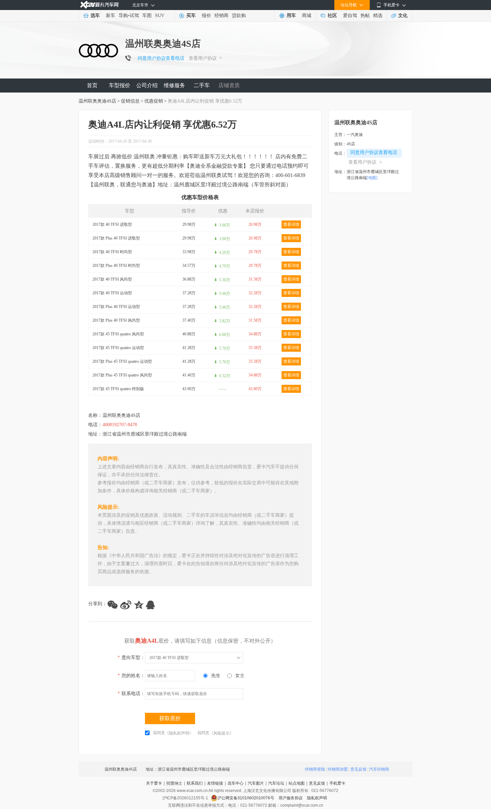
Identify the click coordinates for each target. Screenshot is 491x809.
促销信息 (130, 101)
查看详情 (291, 224)
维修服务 (174, 85)
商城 (306, 15)
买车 (191, 15)
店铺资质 (229, 85)
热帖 (365, 15)
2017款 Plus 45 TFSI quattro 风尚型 (122, 375)
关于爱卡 (154, 783)
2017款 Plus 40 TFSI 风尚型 (116, 320)
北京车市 (140, 5)
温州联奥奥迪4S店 (97, 101)
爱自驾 (350, 15)
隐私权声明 (317, 798)
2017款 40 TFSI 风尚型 (112, 279)
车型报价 (119, 85)
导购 (123, 15)
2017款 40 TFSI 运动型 (112, 293)
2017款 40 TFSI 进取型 (112, 224)
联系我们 (195, 783)
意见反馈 (358, 769)
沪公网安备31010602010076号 (246, 798)
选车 (95, 15)
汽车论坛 (276, 783)
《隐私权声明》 (179, 733)
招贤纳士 (174, 783)
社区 (332, 15)
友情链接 (215, 783)
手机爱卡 (337, 783)
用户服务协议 (291, 798)
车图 (147, 15)
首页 (92, 85)
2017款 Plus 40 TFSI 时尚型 (116, 265)
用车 (291, 15)
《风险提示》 (221, 733)
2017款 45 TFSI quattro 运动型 (118, 347)
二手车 (202, 85)
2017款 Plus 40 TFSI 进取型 (116, 238)
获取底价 (170, 718)
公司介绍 (147, 85)
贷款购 (239, 15)
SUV (159, 15)
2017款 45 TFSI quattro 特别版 (118, 388)
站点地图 (297, 783)
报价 (206, 15)
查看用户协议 (203, 58)
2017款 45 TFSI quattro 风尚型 (118, 334)
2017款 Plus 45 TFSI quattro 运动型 (122, 361)
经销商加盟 (338, 769)
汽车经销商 (379, 769)
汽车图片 (256, 783)
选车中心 (235, 783)
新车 (110, 15)
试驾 (134, 15)
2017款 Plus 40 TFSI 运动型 (116, 306)
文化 (402, 15)
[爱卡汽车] (99, 5)
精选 (377, 15)
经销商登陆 (315, 769)
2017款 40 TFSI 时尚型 (112, 252)
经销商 (221, 15)
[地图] (372, 177)
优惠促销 (153, 101)
